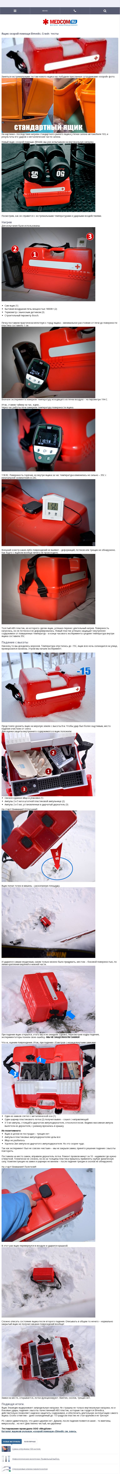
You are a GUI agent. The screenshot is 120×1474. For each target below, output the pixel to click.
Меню (45, 11)
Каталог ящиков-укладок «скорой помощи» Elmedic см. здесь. (39, 1431)
